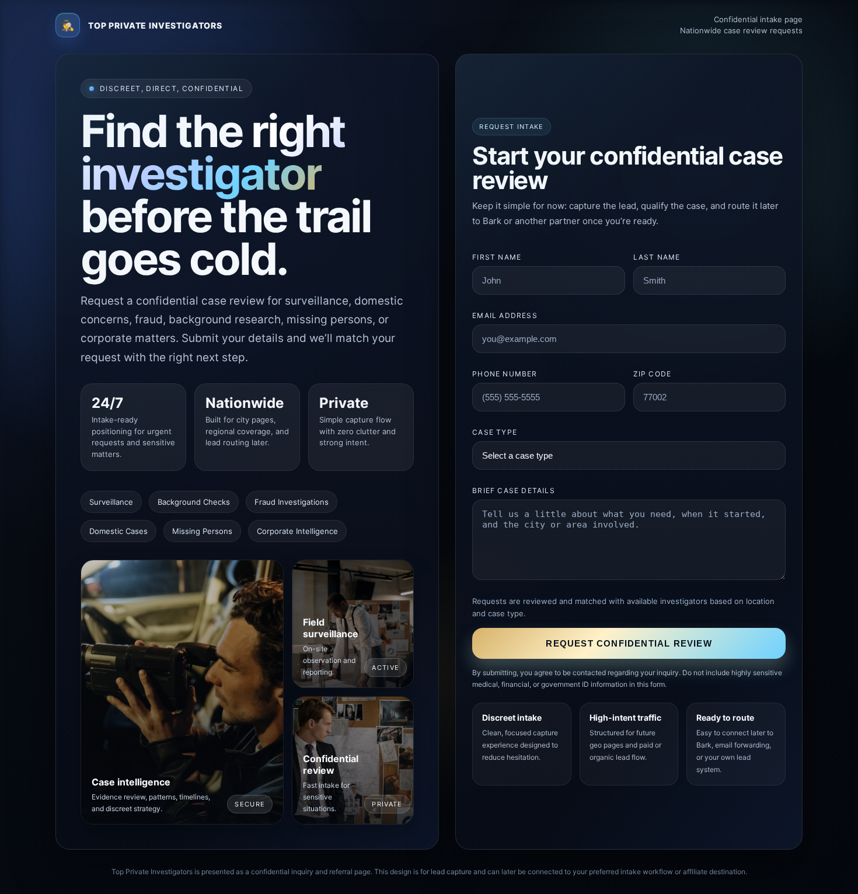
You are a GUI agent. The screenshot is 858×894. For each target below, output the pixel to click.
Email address (505, 315)
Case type (494, 432)
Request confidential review (628, 643)
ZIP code (652, 373)
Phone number (504, 373)
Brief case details (513, 490)
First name (496, 257)
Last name (657, 257)
